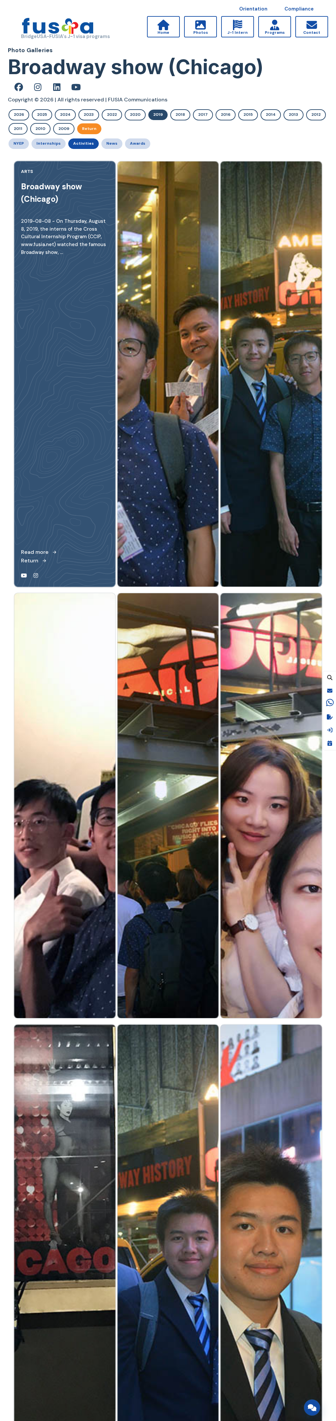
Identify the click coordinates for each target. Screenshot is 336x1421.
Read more (35, 552)
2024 (65, 114)
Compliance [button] (299, 9)
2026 (19, 114)
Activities (83, 143)
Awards (137, 143)
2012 (316, 114)
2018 (180, 114)
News (111, 143)
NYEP (18, 143)
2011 (18, 128)
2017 (203, 114)
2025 (42, 114)
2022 (112, 114)
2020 (135, 114)
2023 (89, 114)
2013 (293, 114)
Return (89, 128)
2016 (225, 114)
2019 (158, 114)
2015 (248, 114)
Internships (48, 143)
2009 (63, 128)
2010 (40, 128)
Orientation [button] (253, 9)
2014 (271, 114)
